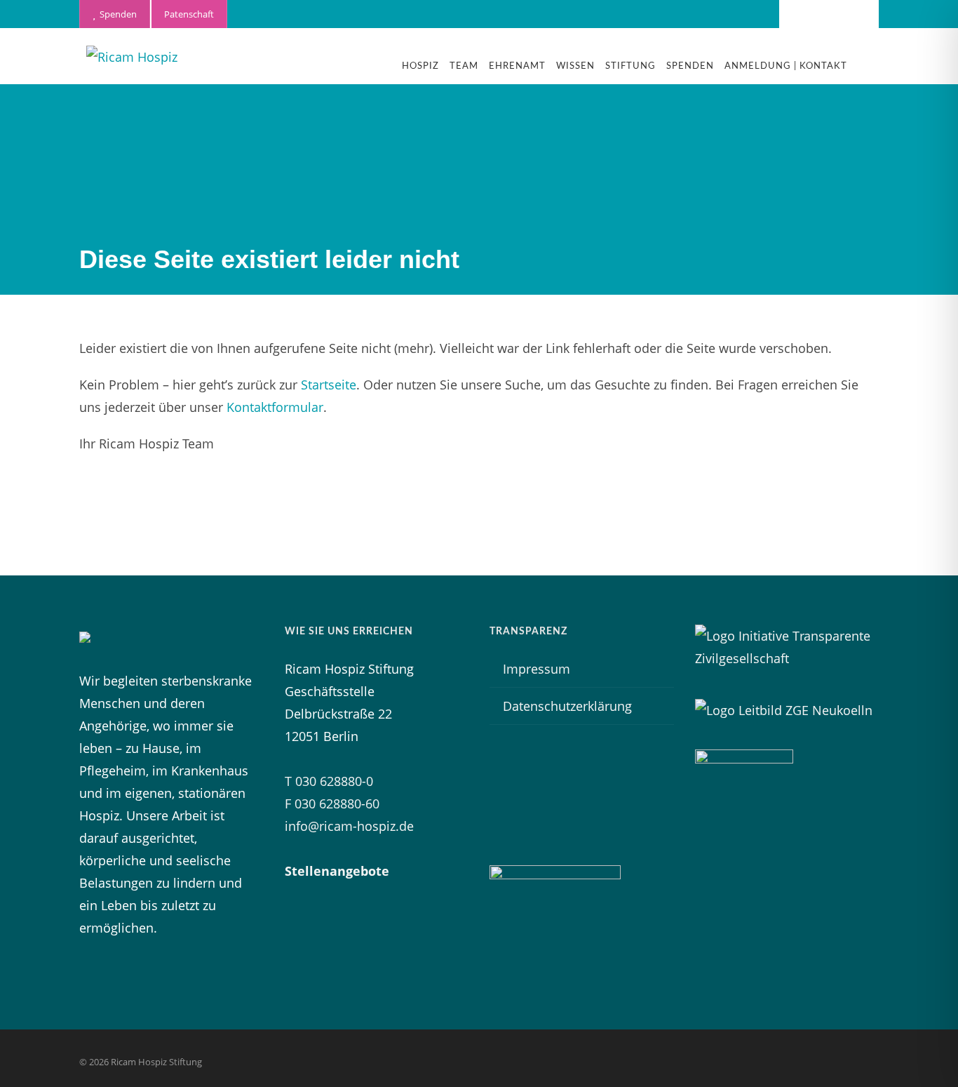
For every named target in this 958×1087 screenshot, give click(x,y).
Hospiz (420, 66)
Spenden (116, 14)
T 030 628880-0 (329, 781)
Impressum (536, 668)
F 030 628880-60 (332, 803)
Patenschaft (189, 14)
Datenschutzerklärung (567, 706)
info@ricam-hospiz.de (349, 826)
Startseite (328, 384)
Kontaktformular (275, 407)
